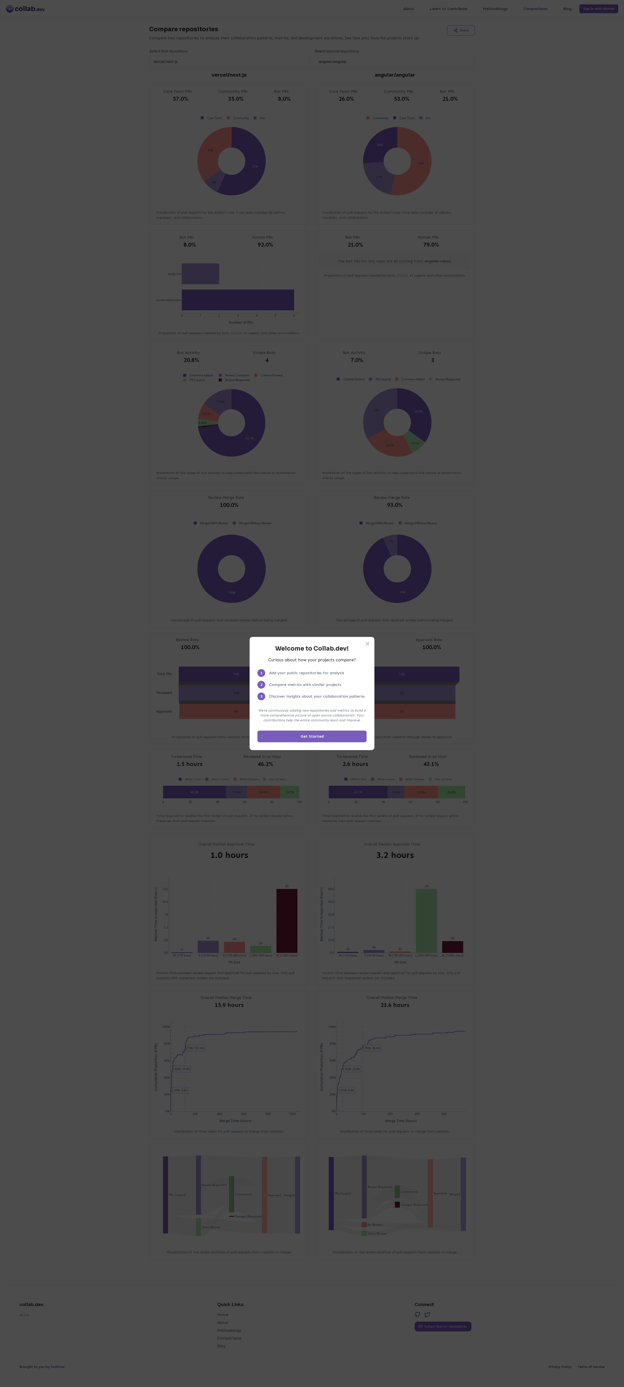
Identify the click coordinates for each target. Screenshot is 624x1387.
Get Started (312, 736)
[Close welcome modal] (367, 644)
